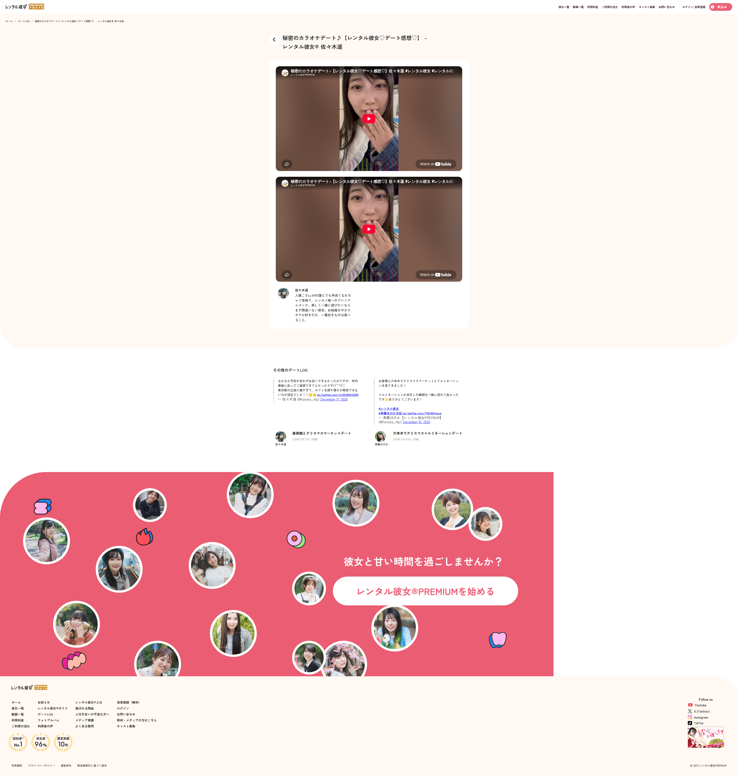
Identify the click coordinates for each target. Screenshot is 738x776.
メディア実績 (84, 720)
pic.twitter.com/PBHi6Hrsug (422, 413)
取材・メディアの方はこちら (137, 720)
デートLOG (24, 21)
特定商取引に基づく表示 (92, 765)
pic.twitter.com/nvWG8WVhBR (338, 394)
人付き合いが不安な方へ (92, 714)
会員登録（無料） (129, 702)
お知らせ (44, 702)
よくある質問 (84, 726)
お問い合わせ (126, 714)
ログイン (123, 708)
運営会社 (66, 765)
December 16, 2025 (416, 421)
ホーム (9, 21)
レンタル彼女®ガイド (53, 708)
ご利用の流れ (21, 726)
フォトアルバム (48, 720)
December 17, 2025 (334, 399)
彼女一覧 (18, 708)
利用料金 (18, 720)
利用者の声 (45, 726)
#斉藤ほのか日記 (390, 413)
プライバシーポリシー (41, 765)
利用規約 (17, 765)
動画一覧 (18, 714)
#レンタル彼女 (389, 408)
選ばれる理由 (84, 708)
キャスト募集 (126, 726)
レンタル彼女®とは (88, 702)
